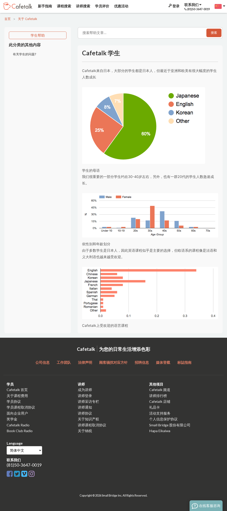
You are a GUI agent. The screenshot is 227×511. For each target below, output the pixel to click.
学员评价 (101, 6)
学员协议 (14, 401)
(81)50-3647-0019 (24, 464)
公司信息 (42, 362)
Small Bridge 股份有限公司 (169, 425)
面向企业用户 (17, 413)
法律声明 (85, 362)
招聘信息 (142, 362)
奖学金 (12, 419)
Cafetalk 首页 (17, 389)
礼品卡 (154, 407)
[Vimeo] (25, 474)
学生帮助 (38, 35)
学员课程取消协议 (21, 407)
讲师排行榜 (158, 395)
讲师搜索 (82, 6)
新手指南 (44, 6)
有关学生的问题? (24, 54)
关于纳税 (85, 431)
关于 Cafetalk (27, 19)
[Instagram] (32, 474)
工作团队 (64, 362)
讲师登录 (85, 395)
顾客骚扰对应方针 (113, 362)
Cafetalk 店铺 (159, 401)
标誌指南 (184, 362)
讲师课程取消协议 (92, 425)
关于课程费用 (17, 395)
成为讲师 (85, 389)
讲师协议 (85, 413)
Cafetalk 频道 (159, 389)
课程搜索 (63, 6)
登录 (176, 6)
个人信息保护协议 (163, 419)
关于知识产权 (88, 419)
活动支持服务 (159, 413)
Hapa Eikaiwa (159, 431)
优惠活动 (121, 6)
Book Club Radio (20, 431)
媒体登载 (163, 362)
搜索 (214, 32)
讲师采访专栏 (88, 401)
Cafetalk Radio (18, 425)
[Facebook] (10, 474)
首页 (7, 19)
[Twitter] (17, 474)
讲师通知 (85, 407)
